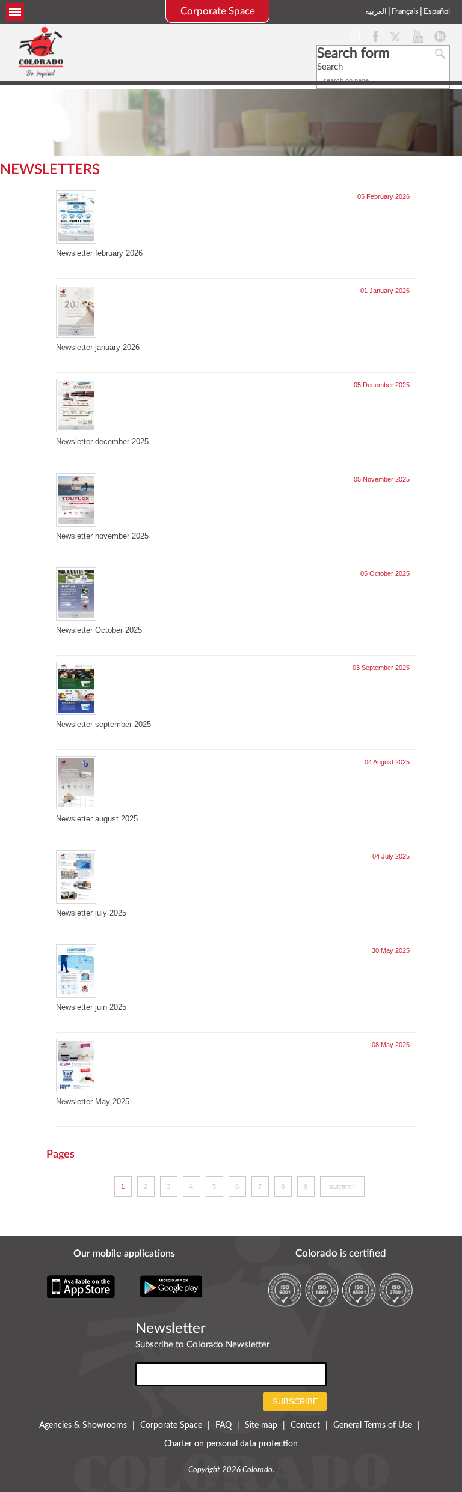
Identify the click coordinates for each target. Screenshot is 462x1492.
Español (437, 12)
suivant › (342, 1186)
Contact (305, 1425)
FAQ (223, 1425)
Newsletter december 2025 (102, 441)
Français (405, 12)
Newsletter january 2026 (98, 347)
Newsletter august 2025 (97, 818)
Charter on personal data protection (231, 1444)
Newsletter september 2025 (103, 724)
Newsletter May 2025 (92, 1101)
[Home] (40, 52)
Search (330, 66)
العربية (376, 12)
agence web (231, 1478)
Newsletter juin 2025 (91, 1007)
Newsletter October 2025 (99, 630)
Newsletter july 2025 (91, 912)
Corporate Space (217, 11)
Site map (261, 1425)
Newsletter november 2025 (102, 535)
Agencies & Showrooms (83, 1425)
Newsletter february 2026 (99, 253)
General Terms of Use (372, 1425)
